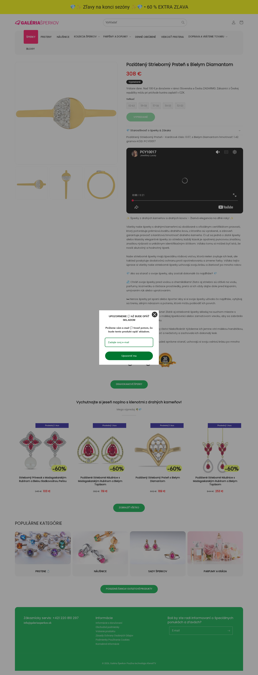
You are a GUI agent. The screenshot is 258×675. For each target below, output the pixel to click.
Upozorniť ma (129, 355)
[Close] (154, 314)
